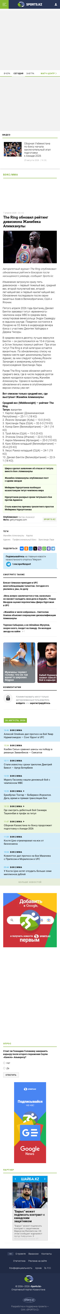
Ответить (11, 1075)
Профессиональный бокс (24, 539)
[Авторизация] (57, 4)
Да (7, 1068)
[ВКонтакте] (21, 549)
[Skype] (48, 549)
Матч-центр (48, 73)
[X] (34, 549)
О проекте (21, 1253)
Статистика (19, 1261)
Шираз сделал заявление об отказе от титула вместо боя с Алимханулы (29, 470)
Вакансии (33, 1253)
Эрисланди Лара (46, 539)
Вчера (7, 73)
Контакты (46, 1253)
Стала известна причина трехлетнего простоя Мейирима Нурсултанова (29, 508)
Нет (8, 1063)
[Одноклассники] (25, 549)
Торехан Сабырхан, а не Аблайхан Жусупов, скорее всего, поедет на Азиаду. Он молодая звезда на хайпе (27, 628)
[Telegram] (52, 549)
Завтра (30, 73)
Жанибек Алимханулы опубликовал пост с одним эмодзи (27, 479)
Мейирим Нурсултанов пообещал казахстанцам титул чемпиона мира (24, 489)
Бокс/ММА (10, 174)
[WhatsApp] (43, 549)
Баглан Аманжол (27, 517)
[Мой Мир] (30, 549)
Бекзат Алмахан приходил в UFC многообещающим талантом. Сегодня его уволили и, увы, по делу (26, 585)
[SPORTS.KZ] (30, 1122)
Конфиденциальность (20, 1268)
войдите (20, 703)
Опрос (7, 1043)
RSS (49, 1268)
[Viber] (39, 549)
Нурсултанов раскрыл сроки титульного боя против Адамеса (28, 498)
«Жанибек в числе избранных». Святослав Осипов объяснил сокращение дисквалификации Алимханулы (29, 615)
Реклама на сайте (37, 1261)
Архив (38, 1268)
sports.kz (50, 519)
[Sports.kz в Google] (30, 946)
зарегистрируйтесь (40, 703)
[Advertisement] (30, 40)
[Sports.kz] (30, 4)
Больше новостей (30, 882)
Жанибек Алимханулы (13, 535)
